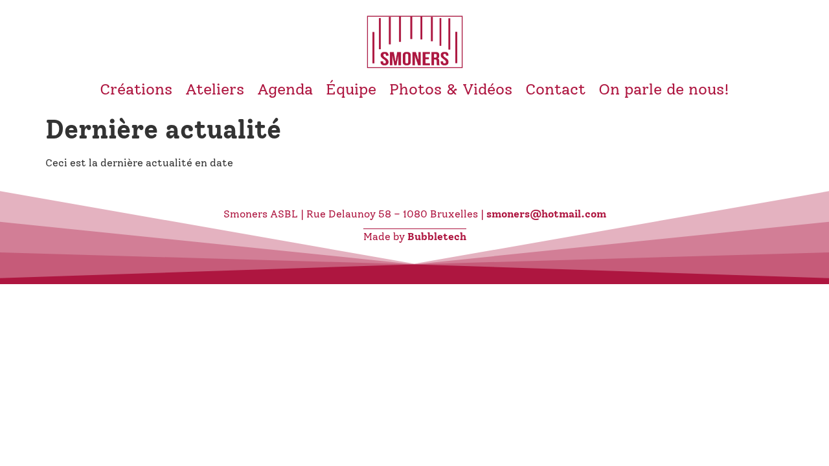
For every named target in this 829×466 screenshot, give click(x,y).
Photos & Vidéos (450, 89)
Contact (555, 89)
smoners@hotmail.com (546, 214)
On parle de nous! (663, 89)
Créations (136, 89)
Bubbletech (436, 236)
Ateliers (214, 89)
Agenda (285, 89)
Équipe (351, 89)
